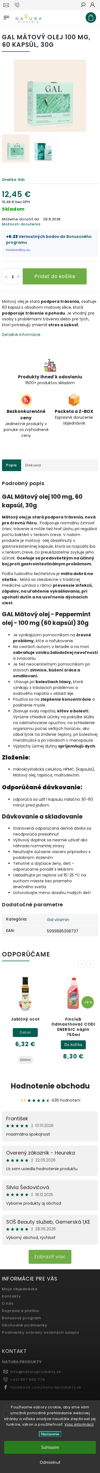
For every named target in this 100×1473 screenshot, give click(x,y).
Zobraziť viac (50, 1256)
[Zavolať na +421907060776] (18, 5)
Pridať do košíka (54, 276)
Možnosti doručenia (21, 224)
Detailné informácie (21, 334)
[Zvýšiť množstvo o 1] (18, 276)
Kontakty (11, 1296)
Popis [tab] (11, 465)
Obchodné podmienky (24, 1325)
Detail (25, 1032)
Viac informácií (79, 1424)
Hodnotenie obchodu (50, 1086)
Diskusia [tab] (33, 465)
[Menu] (6, 16)
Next (90, 964)
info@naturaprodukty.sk (35, 1371)
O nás (8, 1303)
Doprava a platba (20, 1310)
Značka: (13, 179)
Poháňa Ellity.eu (18, 250)
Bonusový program (21, 1318)
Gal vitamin (58, 919)
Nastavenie (50, 1434)
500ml (25, 1060)
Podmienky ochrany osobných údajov (40, 1332)
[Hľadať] (83, 5)
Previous (82, 964)
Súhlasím (50, 1447)
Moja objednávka (20, 1289)
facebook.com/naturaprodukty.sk (45, 1387)
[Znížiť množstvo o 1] (6, 276)
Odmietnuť (50, 1462)
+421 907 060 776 (27, 1379)
